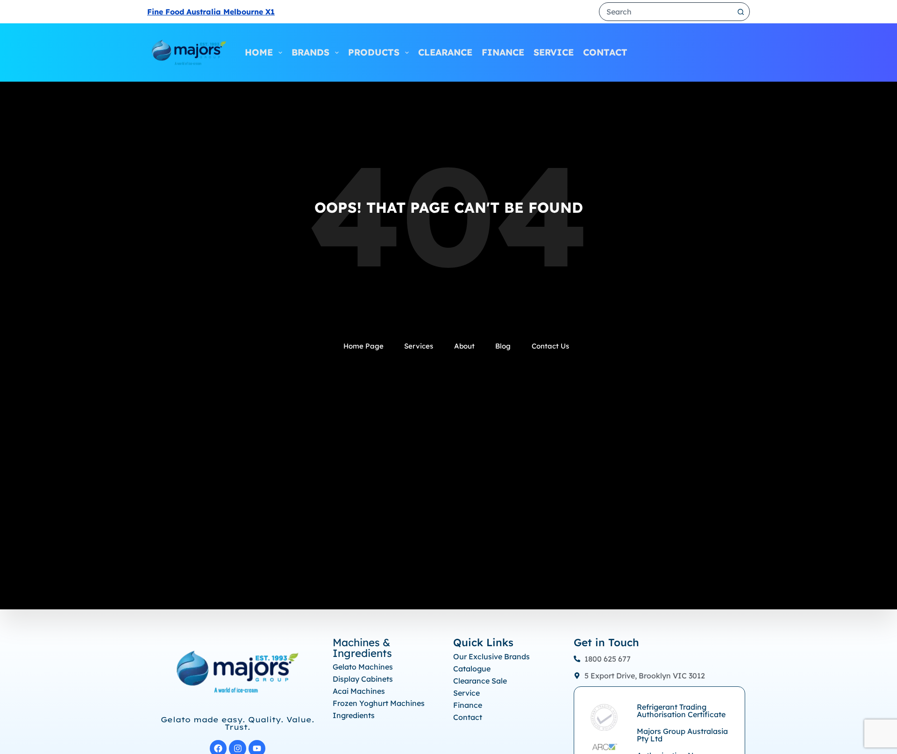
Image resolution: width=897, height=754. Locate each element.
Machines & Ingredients (362, 647)
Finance (503, 52)
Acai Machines (359, 691)
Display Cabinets (363, 679)
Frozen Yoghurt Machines (379, 703)
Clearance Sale (480, 680)
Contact (605, 52)
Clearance (445, 52)
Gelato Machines (363, 666)
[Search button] (740, 12)
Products (373, 52)
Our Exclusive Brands (491, 656)
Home (259, 52)
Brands (310, 52)
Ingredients (354, 715)
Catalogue (472, 668)
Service (554, 52)
